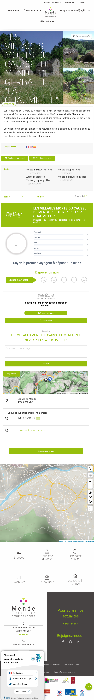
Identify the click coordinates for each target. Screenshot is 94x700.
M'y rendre (11, 374)
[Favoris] (80, 10)
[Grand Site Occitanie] (73, 680)
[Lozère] (65, 680)
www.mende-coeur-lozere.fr (31, 430)
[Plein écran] (90, 468)
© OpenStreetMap (78, 541)
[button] (84, 10)
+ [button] (90, 481)
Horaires (23, 634)
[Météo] (75, 10)
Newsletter (70, 624)
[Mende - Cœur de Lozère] (50, 12)
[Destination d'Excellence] (59, 693)
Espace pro (69, 2)
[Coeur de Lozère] (51, 680)
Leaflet (61, 541)
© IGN (70, 541)
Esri (66, 541)
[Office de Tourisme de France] (82, 693)
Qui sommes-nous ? (52, 2)
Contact (82, 2)
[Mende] (71, 693)
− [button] (90, 486)
